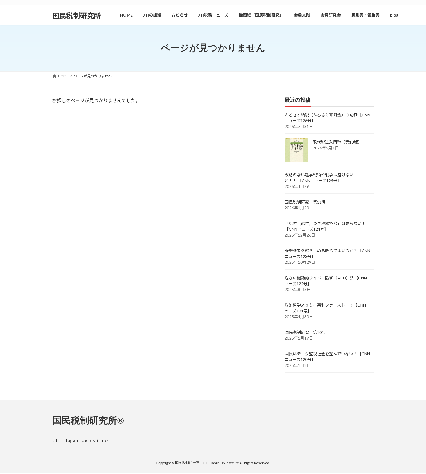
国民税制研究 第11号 (305, 202)
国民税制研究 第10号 (305, 332)
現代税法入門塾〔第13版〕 (337, 142)
